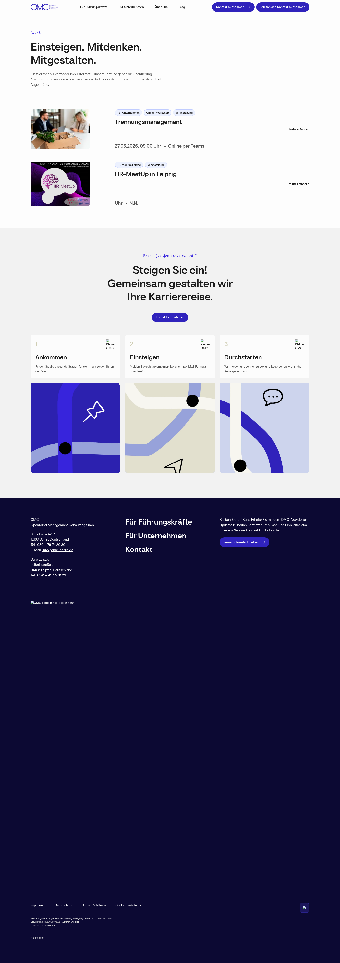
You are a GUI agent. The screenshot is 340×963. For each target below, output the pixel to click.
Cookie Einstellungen (129, 905)
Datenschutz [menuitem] (63, 905)
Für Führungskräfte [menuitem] (94, 7)
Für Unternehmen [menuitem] (131, 7)
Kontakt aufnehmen (230, 7)
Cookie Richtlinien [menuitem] (94, 905)
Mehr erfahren (299, 129)
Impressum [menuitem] (38, 905)
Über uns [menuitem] (161, 7)
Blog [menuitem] (182, 7)
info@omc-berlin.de (57, 550)
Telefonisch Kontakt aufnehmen (282, 7)
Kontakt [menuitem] (138, 549)
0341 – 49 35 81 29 (52, 575)
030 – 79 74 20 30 (51, 544)
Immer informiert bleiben (241, 542)
